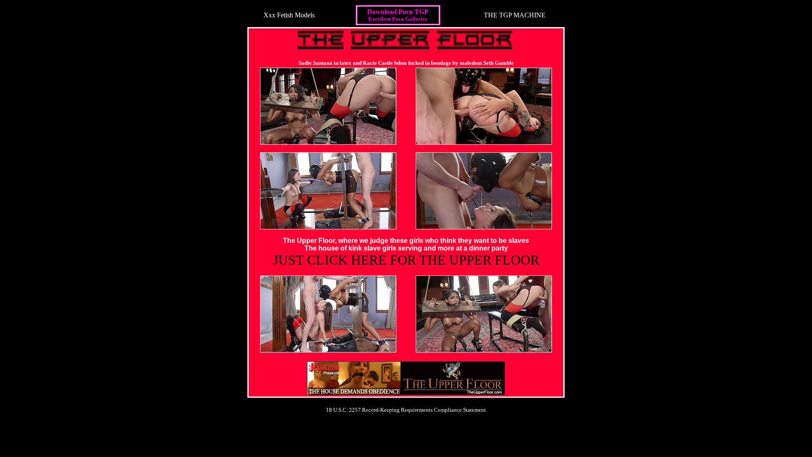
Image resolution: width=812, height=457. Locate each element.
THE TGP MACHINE (515, 15)
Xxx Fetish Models (289, 15)
